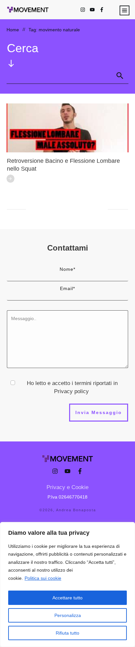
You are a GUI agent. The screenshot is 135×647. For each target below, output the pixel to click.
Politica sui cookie (43, 578)
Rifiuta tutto (67, 633)
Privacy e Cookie (67, 487)
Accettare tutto (67, 597)
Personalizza (67, 615)
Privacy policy (71, 391)
